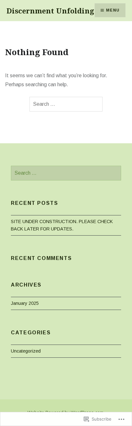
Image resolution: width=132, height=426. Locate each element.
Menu (113, 10)
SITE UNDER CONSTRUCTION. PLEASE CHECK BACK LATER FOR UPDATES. (62, 225)
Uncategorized (26, 351)
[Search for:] (65, 104)
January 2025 (25, 303)
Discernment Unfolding (50, 10)
